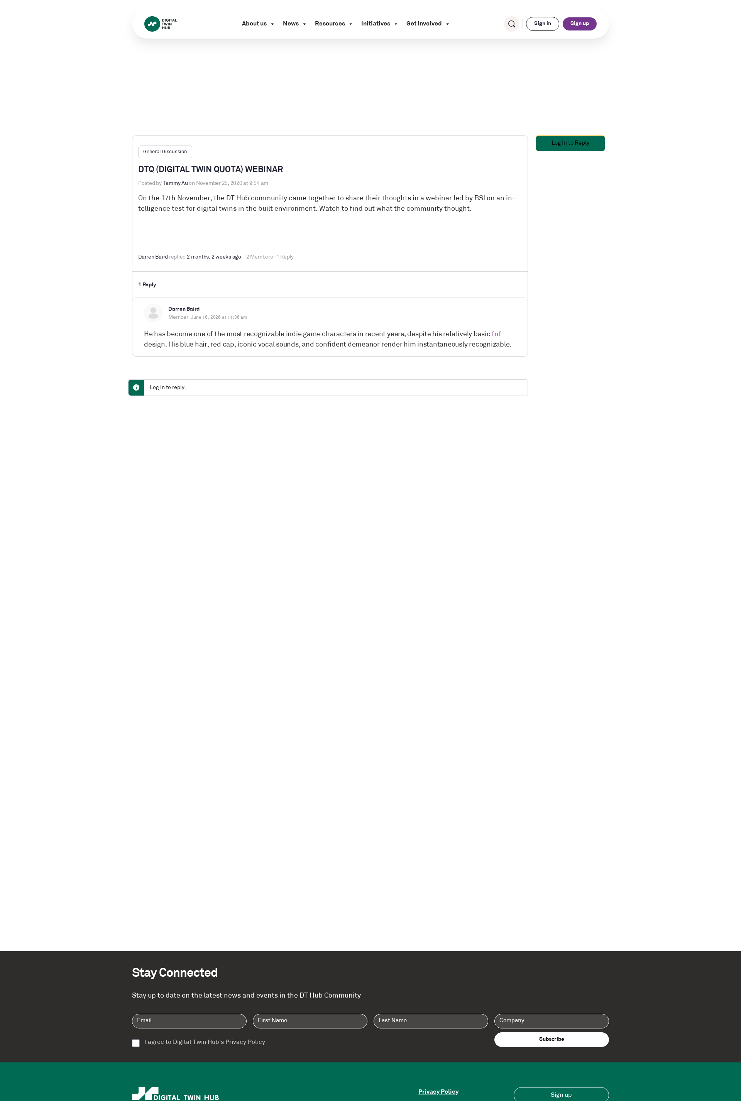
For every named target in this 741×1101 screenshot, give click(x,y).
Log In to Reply (570, 143)
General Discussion (165, 151)
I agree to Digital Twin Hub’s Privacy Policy (204, 1042)
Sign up (579, 24)
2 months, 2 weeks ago (214, 257)
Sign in (542, 24)
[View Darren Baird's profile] (153, 313)
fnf (496, 334)
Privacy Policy (438, 1092)
